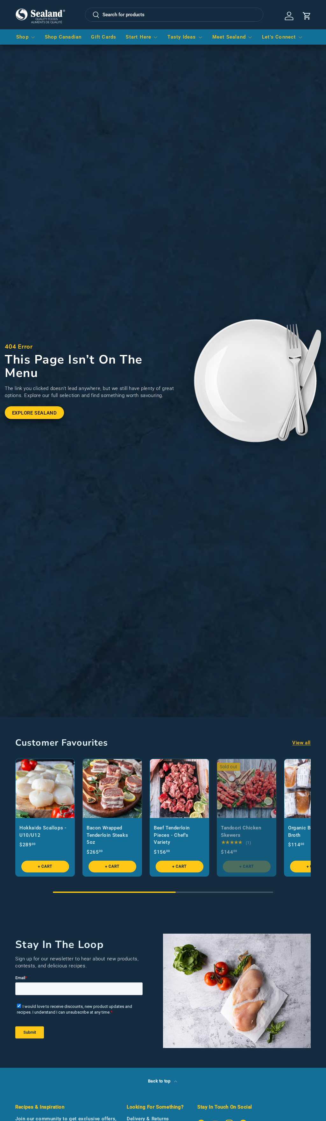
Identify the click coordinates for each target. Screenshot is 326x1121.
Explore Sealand (34, 413)
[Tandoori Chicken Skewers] (246, 788)
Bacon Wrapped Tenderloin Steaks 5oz (107, 835)
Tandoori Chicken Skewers (241, 831)
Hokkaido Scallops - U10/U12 (42, 831)
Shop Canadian (63, 37)
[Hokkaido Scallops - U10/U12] (45, 788)
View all (301, 743)
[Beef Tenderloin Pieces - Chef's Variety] (179, 788)
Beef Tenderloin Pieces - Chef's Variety (172, 835)
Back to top (160, 1081)
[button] (307, 16)
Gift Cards (103, 37)
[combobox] (174, 14)
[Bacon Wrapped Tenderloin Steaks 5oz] (112, 788)
